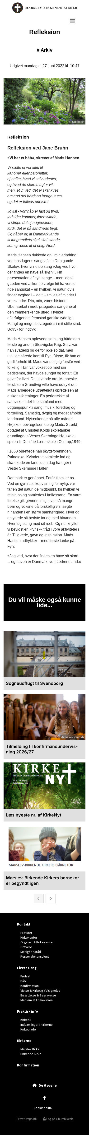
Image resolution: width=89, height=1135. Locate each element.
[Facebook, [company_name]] (44, 1098)
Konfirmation (28, 1065)
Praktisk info (27, 1011)
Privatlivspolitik (26, 1119)
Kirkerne (24, 1040)
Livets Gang (27, 968)
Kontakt (23, 924)
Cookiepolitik (43, 1108)
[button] (44, 21)
